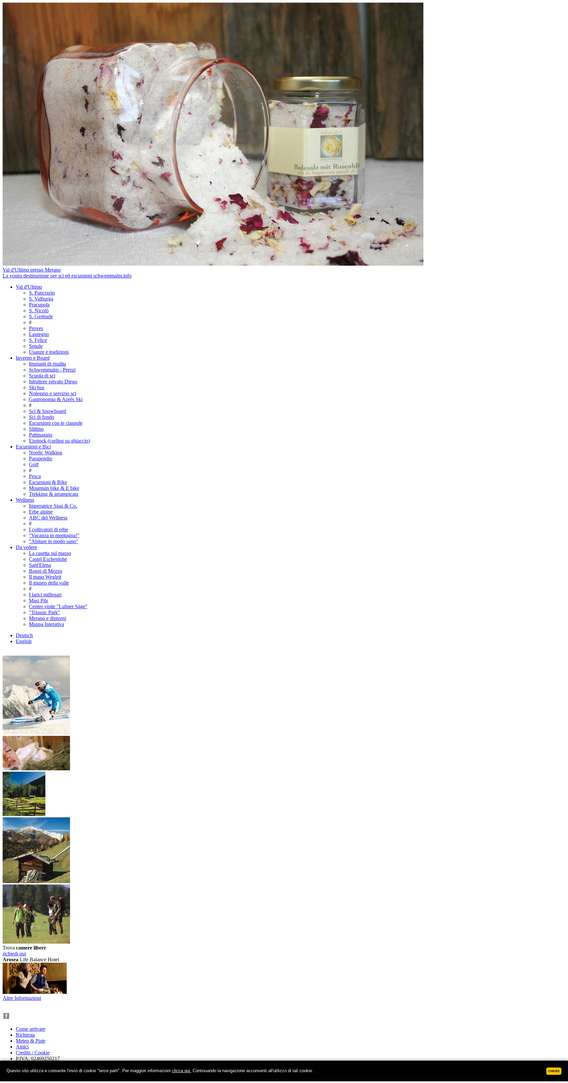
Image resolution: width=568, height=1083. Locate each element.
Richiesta (25, 1035)
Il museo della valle (49, 583)
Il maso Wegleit (45, 577)
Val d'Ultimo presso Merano (32, 270)
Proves (36, 328)
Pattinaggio (40, 435)
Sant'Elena (40, 565)
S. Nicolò (39, 310)
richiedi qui (14, 953)
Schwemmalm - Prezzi (52, 370)
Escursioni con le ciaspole (56, 423)
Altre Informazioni (22, 998)
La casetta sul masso (50, 553)
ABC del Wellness (48, 517)
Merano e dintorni (47, 618)
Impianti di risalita (47, 364)
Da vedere (26, 547)
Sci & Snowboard (47, 411)
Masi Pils (38, 600)
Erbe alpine (41, 512)
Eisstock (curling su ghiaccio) (59, 441)
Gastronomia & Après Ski (56, 399)
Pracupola (39, 304)
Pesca (35, 476)
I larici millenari (45, 594)
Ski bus (36, 387)
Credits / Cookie (33, 1052)
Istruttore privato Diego (53, 381)
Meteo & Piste (30, 1041)
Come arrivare (30, 1029)
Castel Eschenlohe (48, 559)
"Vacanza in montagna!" (54, 535)
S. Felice (38, 340)
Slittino (36, 429)
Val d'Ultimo (29, 287)
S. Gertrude (41, 316)
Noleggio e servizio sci (52, 393)
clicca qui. (181, 1070)
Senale (36, 346)
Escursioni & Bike (48, 482)
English (24, 641)
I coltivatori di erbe (48, 529)
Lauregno (39, 334)
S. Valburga (41, 298)
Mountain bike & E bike (54, 488)
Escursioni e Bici (33, 446)
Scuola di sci (42, 375)
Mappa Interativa (46, 624)
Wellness (25, 500)
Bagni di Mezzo (45, 571)
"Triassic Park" (44, 612)
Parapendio (40, 458)
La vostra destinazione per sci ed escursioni (67, 275)
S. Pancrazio (42, 293)
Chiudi (553, 1071)
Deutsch (24, 635)
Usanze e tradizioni (49, 352)
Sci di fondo (41, 417)
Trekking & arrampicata (53, 494)
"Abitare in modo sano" (53, 541)
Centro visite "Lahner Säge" (58, 606)
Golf (33, 464)
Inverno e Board (33, 358)
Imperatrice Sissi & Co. (53, 506)
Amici (22, 1046)
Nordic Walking (45, 452)
